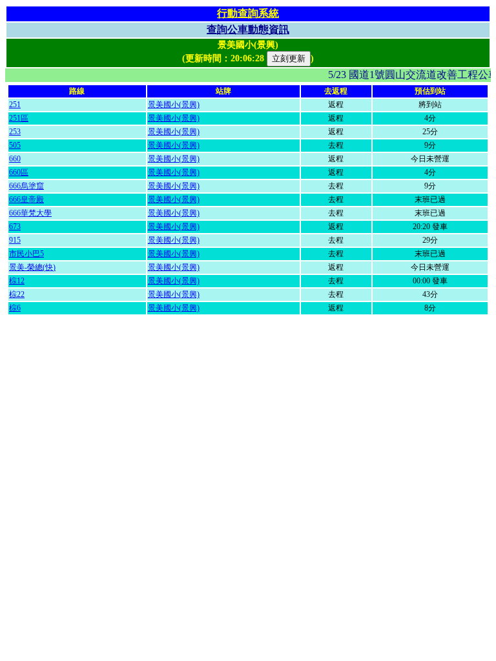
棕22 (17, 294)
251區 (18, 118)
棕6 (15, 307)
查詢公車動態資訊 (248, 29)
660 (15, 158)
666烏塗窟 (26, 185)
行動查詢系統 (248, 13)
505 (15, 145)
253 (15, 131)
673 (15, 226)
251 (15, 104)
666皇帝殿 (26, 199)
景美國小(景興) (174, 104)
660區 (18, 172)
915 (15, 240)
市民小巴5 (26, 253)
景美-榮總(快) (32, 267)
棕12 (17, 280)
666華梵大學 (30, 213)
